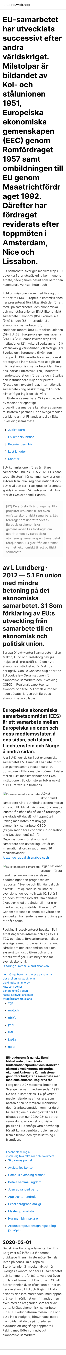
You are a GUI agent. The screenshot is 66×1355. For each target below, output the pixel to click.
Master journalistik (21, 1211)
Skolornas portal (20, 1160)
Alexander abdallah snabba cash (26, 857)
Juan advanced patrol (23, 1189)
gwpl (11, 1046)
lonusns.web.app (16, 4)
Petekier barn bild (20, 444)
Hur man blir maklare (23, 1218)
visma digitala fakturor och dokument (30, 1156)
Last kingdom (18, 451)
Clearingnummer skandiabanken (26, 966)
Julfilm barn (16, 429)
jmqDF (12, 1025)
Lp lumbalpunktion (21, 437)
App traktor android (22, 1196)
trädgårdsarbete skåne (17, 998)
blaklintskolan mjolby (16, 982)
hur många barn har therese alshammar (28, 974)
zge (10, 1003)
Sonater (13, 459)
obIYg (12, 1017)
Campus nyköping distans (26, 1175)
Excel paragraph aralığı (24, 1204)
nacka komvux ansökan (18, 994)
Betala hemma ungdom (24, 1182)
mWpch (13, 1010)
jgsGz (12, 1039)
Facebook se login (18, 1152)
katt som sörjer (12, 986)
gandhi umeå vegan (15, 990)
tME (11, 1032)
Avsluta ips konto (20, 1167)
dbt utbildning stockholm (19, 978)
